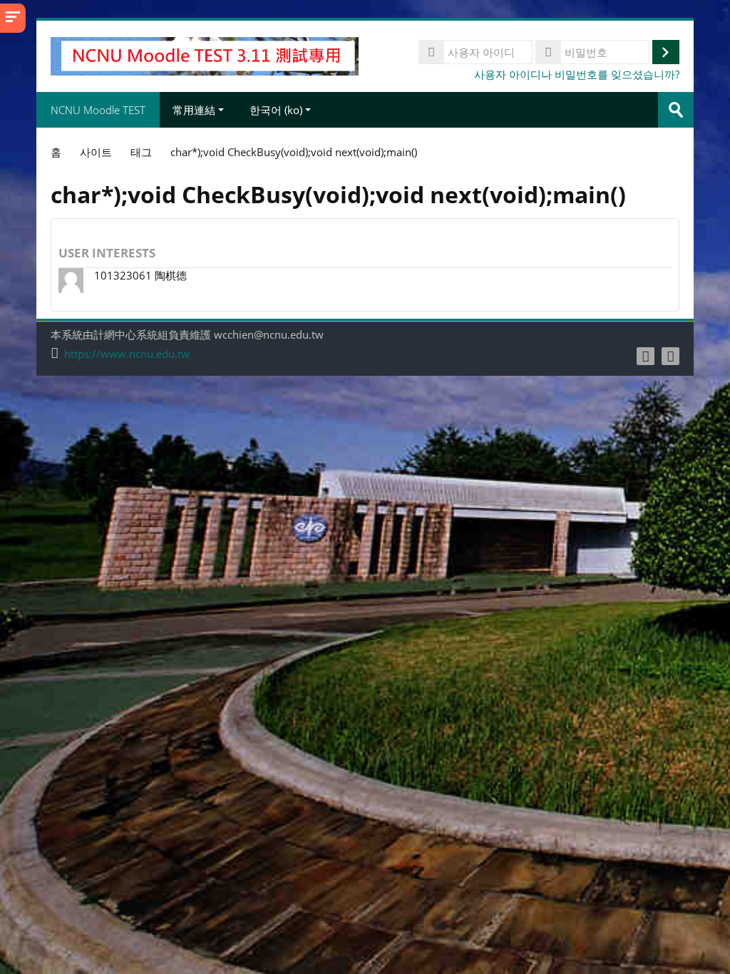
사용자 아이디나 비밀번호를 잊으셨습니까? (576, 74)
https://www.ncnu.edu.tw (127, 354)
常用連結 (194, 110)
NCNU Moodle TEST (98, 110)
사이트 (96, 152)
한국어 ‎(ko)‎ (276, 110)
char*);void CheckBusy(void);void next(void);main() (293, 152)
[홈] (204, 55)
